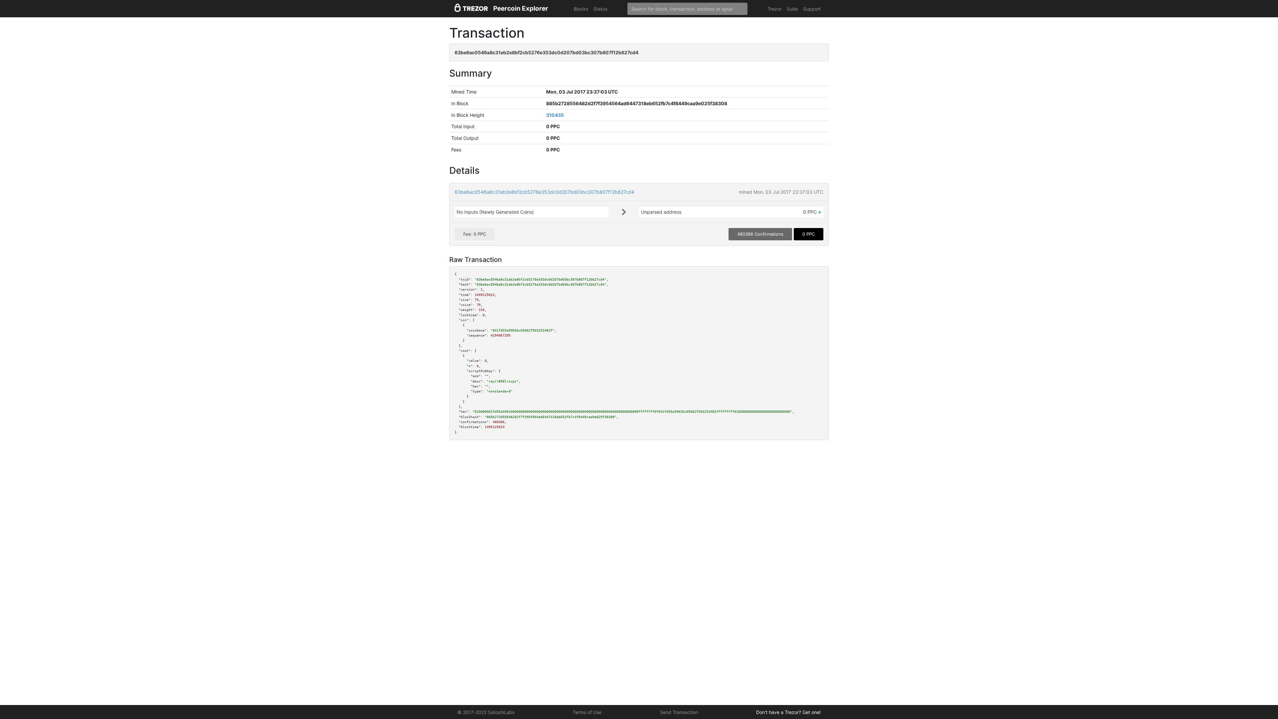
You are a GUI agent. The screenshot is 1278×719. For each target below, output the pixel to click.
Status (600, 9)
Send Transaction (679, 712)
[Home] (471, 9)
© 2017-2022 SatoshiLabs (486, 712)
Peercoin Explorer (520, 8)
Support (812, 9)
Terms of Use (587, 712)
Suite (792, 9)
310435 (555, 115)
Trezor (774, 9)
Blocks (581, 9)
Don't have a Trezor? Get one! (788, 712)
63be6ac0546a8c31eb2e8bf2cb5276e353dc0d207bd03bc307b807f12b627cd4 (544, 192)
